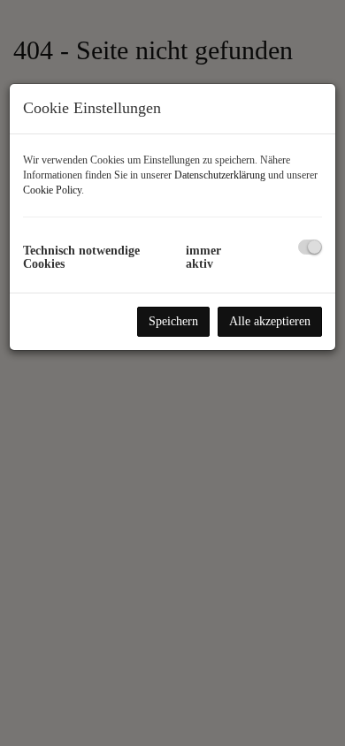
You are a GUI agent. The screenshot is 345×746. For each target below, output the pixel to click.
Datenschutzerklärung (219, 175)
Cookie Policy (52, 190)
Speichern (173, 321)
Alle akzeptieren (269, 321)
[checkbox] (310, 247)
